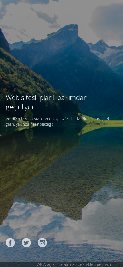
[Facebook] (10, 242)
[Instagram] (42, 242)
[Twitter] (26, 242)
